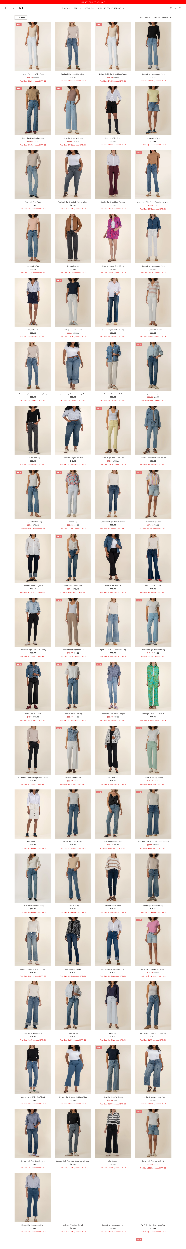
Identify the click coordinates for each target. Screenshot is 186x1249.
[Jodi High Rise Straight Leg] (33, 110)
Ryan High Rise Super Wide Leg (113, 650)
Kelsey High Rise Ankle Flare (153, 74)
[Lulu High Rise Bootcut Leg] (33, 878)
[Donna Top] (73, 494)
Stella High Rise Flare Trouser (113, 202)
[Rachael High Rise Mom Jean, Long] (33, 366)
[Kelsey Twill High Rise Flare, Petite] (113, 46)
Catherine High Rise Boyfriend (113, 522)
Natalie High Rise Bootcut (73, 841)
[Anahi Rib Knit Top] (33, 430)
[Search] (171, 8)
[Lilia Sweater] (113, 1133)
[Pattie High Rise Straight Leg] (33, 1133)
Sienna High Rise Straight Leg (113, 969)
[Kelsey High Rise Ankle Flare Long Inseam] (153, 174)
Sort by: (157, 17)
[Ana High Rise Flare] (33, 174)
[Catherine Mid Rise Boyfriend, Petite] (33, 750)
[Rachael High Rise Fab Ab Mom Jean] (73, 174)
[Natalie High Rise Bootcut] (73, 814)
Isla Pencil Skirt (33, 841)
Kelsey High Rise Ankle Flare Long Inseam (153, 202)
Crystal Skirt (33, 330)
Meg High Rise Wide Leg (73, 138)
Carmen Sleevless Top (73, 586)
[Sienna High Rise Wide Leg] (113, 302)
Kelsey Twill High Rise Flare (33, 74)
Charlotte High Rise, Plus (73, 458)
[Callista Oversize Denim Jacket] (153, 430)
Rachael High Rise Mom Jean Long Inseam (73, 1161)
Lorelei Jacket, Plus (113, 586)
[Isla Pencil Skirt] (33, 814)
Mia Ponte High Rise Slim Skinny (33, 650)
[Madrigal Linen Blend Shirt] (113, 238)
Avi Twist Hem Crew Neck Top (153, 1225)
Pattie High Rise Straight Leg (33, 1161)
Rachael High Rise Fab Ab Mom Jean (73, 202)
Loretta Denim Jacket (113, 394)
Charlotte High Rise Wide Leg (153, 650)
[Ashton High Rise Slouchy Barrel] (153, 1005)
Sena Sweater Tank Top (33, 522)
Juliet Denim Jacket (33, 714)
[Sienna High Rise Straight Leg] (113, 941)
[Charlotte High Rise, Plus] (73, 430)
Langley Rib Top (153, 138)
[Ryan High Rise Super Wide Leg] (113, 622)
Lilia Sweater (113, 1161)
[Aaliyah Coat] (113, 750)
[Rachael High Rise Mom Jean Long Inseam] (73, 1133)
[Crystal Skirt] (33, 302)
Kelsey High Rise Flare (73, 330)
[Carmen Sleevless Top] (73, 558)
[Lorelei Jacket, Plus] (113, 558)
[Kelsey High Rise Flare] (73, 302)
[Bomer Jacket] (73, 238)
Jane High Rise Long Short (153, 1161)
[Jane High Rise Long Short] (153, 1133)
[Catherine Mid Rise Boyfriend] (33, 1069)
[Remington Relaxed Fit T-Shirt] (153, 941)
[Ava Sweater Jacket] (73, 941)
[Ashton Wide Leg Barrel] (153, 750)
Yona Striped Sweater (153, 330)
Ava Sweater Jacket (73, 969)
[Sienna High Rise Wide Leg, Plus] (73, 366)
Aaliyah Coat (113, 778)
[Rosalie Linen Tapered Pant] (73, 622)
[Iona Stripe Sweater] (113, 878)
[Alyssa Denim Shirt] (153, 366)
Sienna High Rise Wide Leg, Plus (73, 394)
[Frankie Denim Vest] (73, 750)
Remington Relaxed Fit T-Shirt (153, 969)
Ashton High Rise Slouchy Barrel (153, 1033)
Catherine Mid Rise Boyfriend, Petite (33, 778)
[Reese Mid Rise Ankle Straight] (113, 686)
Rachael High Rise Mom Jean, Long (33, 394)
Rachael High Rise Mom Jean (73, 74)
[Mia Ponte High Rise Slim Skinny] (33, 622)
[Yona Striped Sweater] (153, 302)
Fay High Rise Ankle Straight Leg (33, 969)
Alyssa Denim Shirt (153, 394)
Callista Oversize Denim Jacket (153, 458)
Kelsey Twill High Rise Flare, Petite (113, 74)
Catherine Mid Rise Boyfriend (33, 1097)
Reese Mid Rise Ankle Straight (113, 714)
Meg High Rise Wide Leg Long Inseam (153, 841)
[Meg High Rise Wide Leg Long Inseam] (153, 814)
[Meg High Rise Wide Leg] (73, 110)
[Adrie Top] (113, 1005)
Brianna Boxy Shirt (153, 522)
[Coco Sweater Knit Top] (73, 686)
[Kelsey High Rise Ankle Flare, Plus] (73, 1069)
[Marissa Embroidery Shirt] (33, 558)
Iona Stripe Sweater (113, 906)
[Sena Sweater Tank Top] (33, 494)
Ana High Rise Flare (33, 202)
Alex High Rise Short (113, 138)
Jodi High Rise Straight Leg (33, 138)
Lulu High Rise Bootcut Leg (33, 906)
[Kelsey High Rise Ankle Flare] (153, 46)
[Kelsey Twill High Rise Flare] (33, 46)
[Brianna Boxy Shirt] (153, 494)
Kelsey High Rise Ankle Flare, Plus (73, 1097)
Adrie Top (113, 1033)
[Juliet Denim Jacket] (33, 686)
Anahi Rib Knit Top (32, 458)
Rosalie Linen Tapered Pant (73, 650)
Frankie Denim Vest (73, 778)
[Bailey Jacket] (73, 1005)
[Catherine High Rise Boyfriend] (113, 494)
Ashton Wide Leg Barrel (153, 778)
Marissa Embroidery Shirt (33, 586)
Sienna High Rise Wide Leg (113, 330)
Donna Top (73, 522)
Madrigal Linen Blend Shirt (113, 266)
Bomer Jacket (73, 266)
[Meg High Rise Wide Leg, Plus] (153, 1069)
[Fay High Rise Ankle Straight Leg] (33, 941)
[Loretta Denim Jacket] (113, 366)
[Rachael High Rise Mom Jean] (73, 46)
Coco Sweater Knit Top (73, 714)
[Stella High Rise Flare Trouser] (113, 174)
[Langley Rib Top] (153, 110)
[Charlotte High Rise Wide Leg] (153, 622)
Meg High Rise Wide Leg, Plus (153, 1097)
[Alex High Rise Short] (113, 110)
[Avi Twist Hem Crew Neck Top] (153, 1197)
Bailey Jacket (73, 1033)
